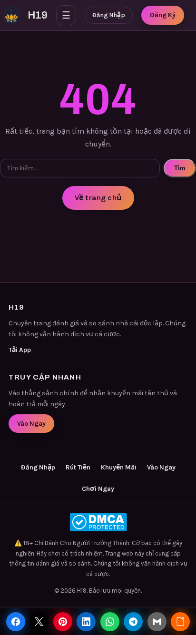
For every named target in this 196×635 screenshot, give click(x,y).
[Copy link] (180, 621)
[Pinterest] (62, 621)
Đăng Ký (163, 15)
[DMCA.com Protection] (98, 522)
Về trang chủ (98, 197)
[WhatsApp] (109, 621)
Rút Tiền (78, 467)
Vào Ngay (31, 424)
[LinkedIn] (86, 621)
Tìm (180, 168)
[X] (39, 621)
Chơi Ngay (98, 489)
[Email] (157, 621)
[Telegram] (133, 621)
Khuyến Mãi (119, 467)
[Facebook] (15, 621)
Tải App (20, 350)
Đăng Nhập (108, 15)
